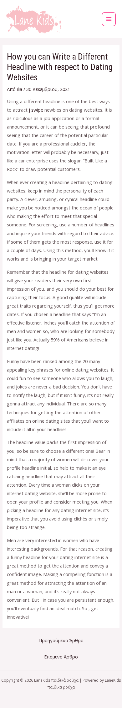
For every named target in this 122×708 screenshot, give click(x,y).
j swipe (36, 110)
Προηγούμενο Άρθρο (61, 640)
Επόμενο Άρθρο (61, 656)
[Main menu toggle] (109, 19)
